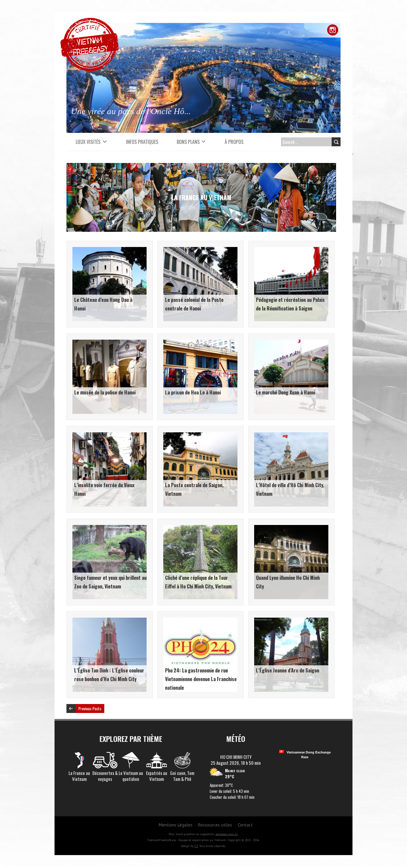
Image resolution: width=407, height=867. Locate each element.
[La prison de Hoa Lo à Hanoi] (200, 342)
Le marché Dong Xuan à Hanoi (285, 392)
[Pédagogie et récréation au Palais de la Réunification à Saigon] (291, 250)
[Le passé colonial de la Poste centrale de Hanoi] (200, 250)
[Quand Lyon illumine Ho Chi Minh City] (291, 528)
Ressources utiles (215, 825)
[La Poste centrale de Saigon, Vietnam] (200, 435)
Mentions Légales (175, 825)
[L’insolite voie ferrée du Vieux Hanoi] (109, 435)
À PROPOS (234, 141)
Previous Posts (89, 708)
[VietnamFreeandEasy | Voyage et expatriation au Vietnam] (89, 21)
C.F (196, 846)
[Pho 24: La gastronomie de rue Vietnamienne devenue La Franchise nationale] (200, 620)
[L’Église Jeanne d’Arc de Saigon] (291, 620)
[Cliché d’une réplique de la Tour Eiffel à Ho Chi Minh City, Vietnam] (200, 528)
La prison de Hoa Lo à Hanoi (193, 392)
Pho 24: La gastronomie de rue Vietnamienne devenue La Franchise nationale (201, 679)
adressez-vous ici (226, 834)
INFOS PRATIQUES (142, 141)
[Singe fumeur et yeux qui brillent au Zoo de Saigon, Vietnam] (109, 528)
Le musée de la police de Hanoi (105, 392)
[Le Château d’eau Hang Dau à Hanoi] (109, 250)
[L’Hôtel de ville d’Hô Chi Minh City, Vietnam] (291, 435)
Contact (245, 825)
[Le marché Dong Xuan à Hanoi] (291, 342)
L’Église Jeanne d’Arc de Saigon (287, 670)
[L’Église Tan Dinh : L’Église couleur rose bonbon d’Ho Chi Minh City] (109, 620)
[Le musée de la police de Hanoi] (109, 342)
